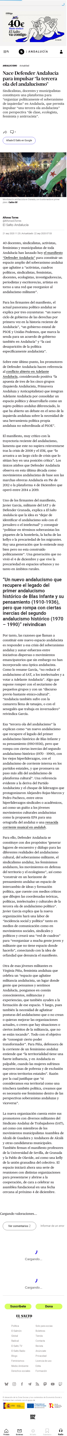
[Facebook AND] (21, 1415)
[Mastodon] (43, 1415)
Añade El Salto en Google (19, 143)
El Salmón (16, 1362)
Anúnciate (39, 1382)
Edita (36, 1397)
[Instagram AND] (14, 1415)
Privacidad (39, 1387)
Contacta (38, 1372)
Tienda (37, 1367)
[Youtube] (51, 1415)
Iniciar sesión (59, 50)
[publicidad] (32, 26)
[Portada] (21, 50)
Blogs (14, 1387)
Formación (40, 1402)
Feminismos (17, 1392)
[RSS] (36, 1415)
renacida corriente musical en (25, 853)
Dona (47, 1337)
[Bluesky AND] (6, 1415)
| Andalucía (36, 50)
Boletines (39, 1362)
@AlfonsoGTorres (12, 222)
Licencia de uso (42, 1392)
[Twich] (58, 1415)
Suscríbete (17, 1337)
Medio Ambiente (19, 1397)
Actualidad (24, 64)
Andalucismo (10, 64)
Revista (38, 1377)
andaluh (53, 853)
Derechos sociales (20, 1402)
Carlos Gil (13, 203)
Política (15, 1357)
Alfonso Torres (10, 219)
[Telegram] (28, 1415)
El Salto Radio (18, 1382)
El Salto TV (16, 1377)
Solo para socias (42, 1357)
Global (14, 1367)
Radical (15, 1372)
